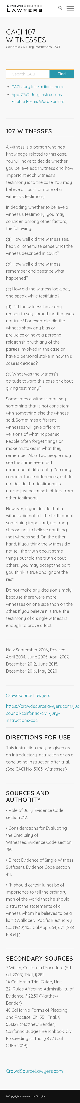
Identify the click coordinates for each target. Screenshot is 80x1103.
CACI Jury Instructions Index (38, 86)
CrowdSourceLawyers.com (34, 1071)
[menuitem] (58, 8)
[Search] (58, 8)
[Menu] (68, 8)
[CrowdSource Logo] (33, 8)
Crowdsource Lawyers (28, 695)
